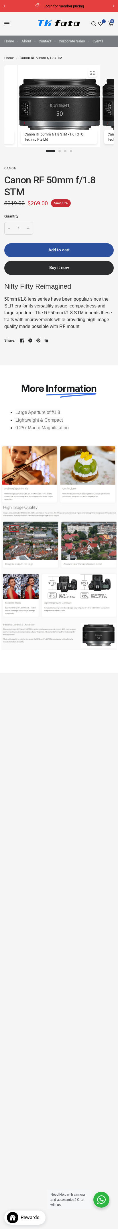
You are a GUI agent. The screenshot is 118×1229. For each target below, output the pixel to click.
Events (98, 41)
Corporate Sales (72, 41)
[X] (30, 340)
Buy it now (59, 267)
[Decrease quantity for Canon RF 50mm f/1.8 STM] (9, 228)
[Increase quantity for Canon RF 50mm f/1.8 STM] (28, 228)
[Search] (93, 24)
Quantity (11, 216)
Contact (45, 41)
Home (9, 41)
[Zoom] (92, 73)
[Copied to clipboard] (46, 340)
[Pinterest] (38, 340)
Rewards (31, 1217)
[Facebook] (22, 340)
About (26, 41)
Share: (9, 340)
